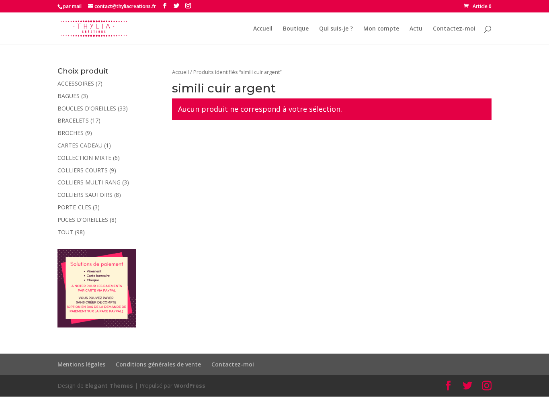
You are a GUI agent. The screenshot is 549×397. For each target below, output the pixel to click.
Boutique (296, 29)
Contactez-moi (454, 29)
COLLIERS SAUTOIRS (85, 194)
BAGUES (68, 96)
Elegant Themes (109, 385)
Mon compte (381, 29)
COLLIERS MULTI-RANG (89, 182)
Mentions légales (81, 364)
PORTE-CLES (74, 207)
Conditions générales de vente (158, 364)
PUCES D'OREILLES (82, 219)
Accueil (262, 29)
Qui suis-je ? (336, 29)
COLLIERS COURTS (82, 170)
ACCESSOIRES (75, 83)
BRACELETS (73, 120)
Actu (416, 29)
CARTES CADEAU (79, 145)
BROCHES (70, 133)
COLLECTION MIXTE (84, 158)
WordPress (189, 385)
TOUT (65, 232)
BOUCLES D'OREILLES (86, 108)
